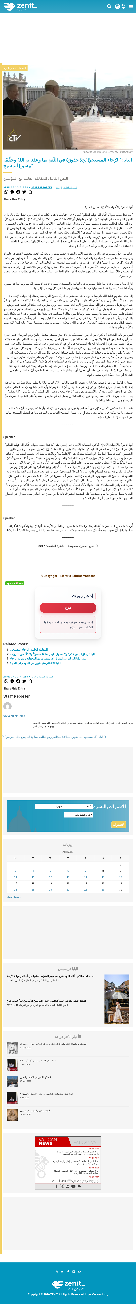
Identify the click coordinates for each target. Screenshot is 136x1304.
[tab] (51, 1141)
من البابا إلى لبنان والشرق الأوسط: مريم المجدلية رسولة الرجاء (48, 658)
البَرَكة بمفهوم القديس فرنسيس (35, 1110)
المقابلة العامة (18, 68)
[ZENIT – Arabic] (38, 6)
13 (68, 877)
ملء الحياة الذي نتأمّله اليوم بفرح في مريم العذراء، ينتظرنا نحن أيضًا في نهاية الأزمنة (50, 976)
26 (50, 889)
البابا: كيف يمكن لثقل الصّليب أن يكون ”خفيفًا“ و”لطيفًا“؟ (46, 1094)
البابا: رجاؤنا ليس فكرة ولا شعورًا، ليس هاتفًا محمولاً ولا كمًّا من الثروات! (53, 654)
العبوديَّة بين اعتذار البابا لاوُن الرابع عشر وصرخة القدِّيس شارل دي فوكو (53, 1044)
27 (68, 889)
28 (85, 889)
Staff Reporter (41, 187)
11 (33, 877)
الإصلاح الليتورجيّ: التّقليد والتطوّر (36, 1077)
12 (50, 877)
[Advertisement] (68, 38)
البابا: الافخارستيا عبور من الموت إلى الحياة (35, 663)
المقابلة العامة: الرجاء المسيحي (29, 649)
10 (15, 877)
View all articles (14, 716)
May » (17, 897)
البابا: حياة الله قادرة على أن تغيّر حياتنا (38, 1060)
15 (103, 877)
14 (85, 877)
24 (15, 889)
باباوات (6, 68)
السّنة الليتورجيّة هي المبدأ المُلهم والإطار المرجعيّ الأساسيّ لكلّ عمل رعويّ (46, 1000)
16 (120, 877)
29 (103, 889)
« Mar (10, 897)
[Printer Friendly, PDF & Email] (14, 583)
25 (33, 889)
